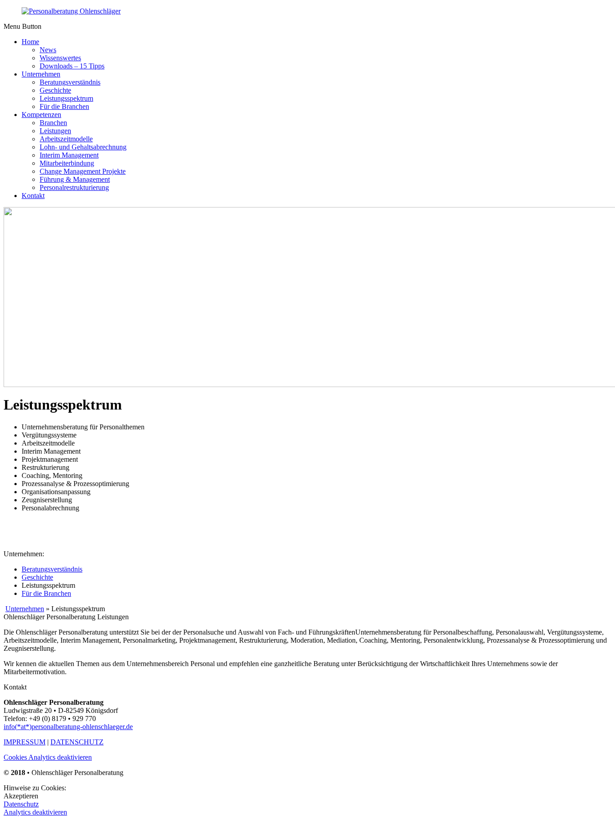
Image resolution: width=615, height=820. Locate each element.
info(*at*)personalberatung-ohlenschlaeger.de (68, 726)
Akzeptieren (21, 796)
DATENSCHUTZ (77, 742)
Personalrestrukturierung (74, 187)
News (48, 50)
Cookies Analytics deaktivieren (48, 757)
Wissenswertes (60, 58)
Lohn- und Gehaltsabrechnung (83, 147)
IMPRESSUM (24, 742)
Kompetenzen (41, 114)
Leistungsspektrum (66, 98)
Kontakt (33, 195)
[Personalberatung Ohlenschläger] (71, 11)
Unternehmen (41, 74)
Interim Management (69, 155)
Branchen (53, 122)
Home (30, 41)
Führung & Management (75, 179)
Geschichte (55, 90)
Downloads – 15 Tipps (72, 66)
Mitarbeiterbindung (67, 163)
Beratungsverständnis (70, 82)
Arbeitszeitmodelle (66, 139)
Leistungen (55, 131)
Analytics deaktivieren (35, 812)
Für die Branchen (64, 106)
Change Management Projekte (83, 171)
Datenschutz (21, 804)
